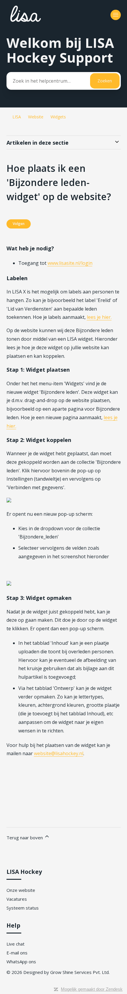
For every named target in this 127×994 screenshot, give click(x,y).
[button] (63, 793)
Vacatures (16, 899)
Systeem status (22, 908)
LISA (16, 117)
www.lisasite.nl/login (70, 263)
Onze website (20, 890)
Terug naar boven (25, 837)
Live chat (15, 944)
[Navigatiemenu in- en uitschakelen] (115, 15)
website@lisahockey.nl (58, 753)
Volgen (19, 223)
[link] (63, 802)
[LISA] (41, 24)
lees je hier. (99, 317)
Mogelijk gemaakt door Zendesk (92, 989)
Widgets (58, 117)
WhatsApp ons (21, 961)
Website (35, 117)
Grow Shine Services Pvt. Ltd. (80, 972)
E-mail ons (16, 953)
